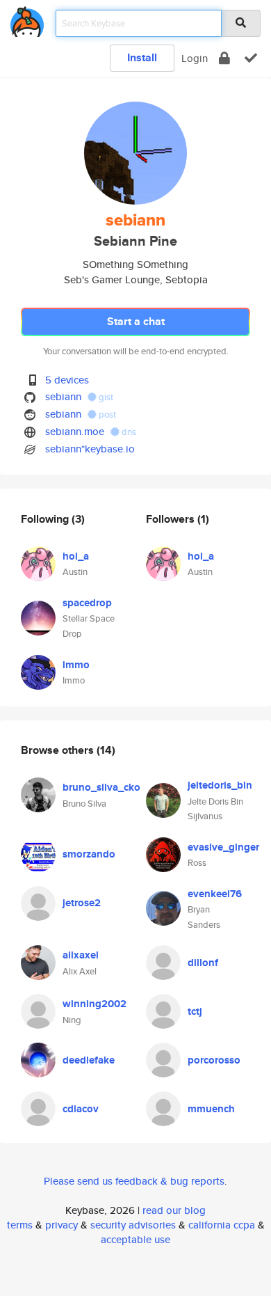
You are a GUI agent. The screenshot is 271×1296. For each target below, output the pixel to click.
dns (128, 431)
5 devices (67, 379)
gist (105, 397)
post (106, 414)
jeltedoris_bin (220, 785)
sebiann (63, 396)
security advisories (133, 1224)
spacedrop (87, 602)
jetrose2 (82, 902)
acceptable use (135, 1239)
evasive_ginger (223, 847)
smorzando (89, 854)
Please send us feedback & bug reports (134, 1180)
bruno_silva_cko (101, 787)
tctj (195, 1011)
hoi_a (76, 556)
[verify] (251, 58)
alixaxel (81, 955)
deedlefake (89, 1060)
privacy (61, 1224)
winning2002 (94, 1003)
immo (76, 664)
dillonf (203, 962)
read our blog (174, 1210)
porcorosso (214, 1060)
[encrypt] (224, 58)
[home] (27, 19)
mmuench (211, 1108)
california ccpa (221, 1224)
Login (194, 58)
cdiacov (81, 1108)
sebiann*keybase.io (90, 448)
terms (20, 1224)
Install (142, 57)
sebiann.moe (74, 431)
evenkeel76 (215, 893)
